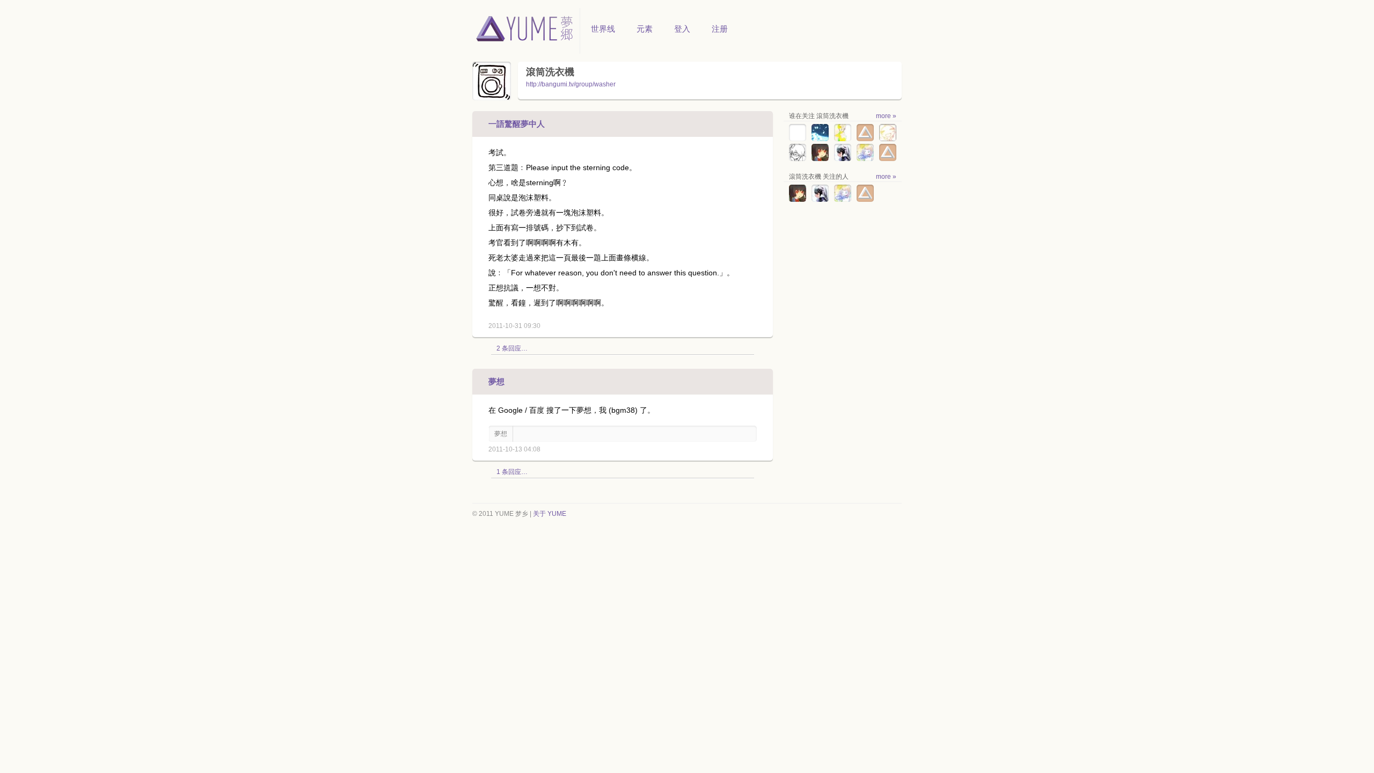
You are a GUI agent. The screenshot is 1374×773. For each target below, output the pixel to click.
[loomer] (797, 159)
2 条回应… (512, 348)
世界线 (603, 28)
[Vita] (865, 139)
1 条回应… (512, 472)
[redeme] (820, 159)
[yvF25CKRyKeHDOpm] (797, 139)
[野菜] (842, 139)
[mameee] (887, 139)
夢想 (496, 381)
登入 (682, 28)
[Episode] (820, 139)
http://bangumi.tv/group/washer (571, 84)
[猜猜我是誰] (865, 159)
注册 (720, 28)
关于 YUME (549, 513)
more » (886, 116)
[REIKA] (887, 159)
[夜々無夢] (842, 159)
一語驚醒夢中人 (516, 123)
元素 (645, 28)
